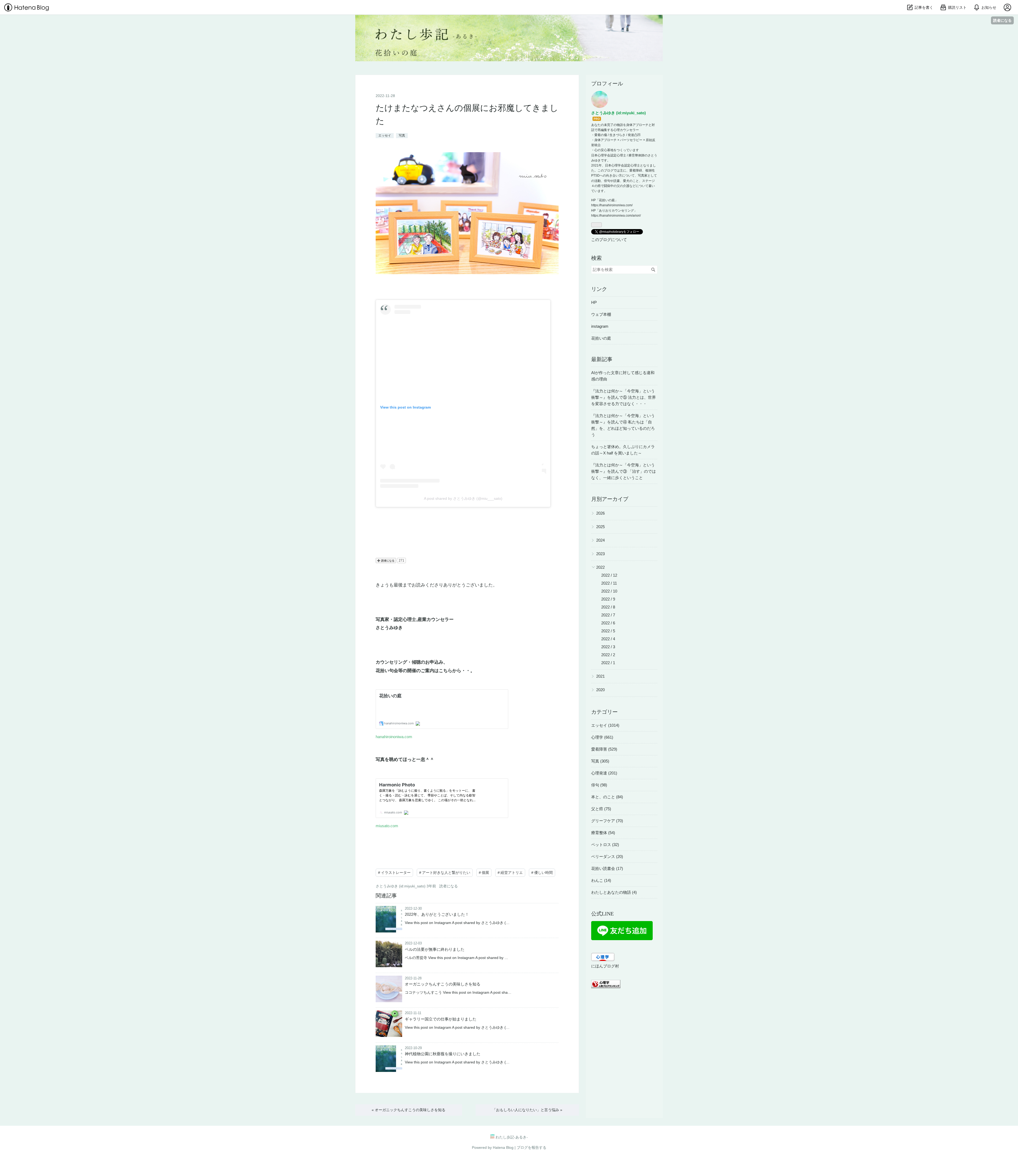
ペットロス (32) (605, 844)
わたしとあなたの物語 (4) (614, 892)
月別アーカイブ (609, 499)
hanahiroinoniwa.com (394, 736)
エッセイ (384, 135)
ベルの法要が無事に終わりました (434, 949)
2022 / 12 (609, 575)
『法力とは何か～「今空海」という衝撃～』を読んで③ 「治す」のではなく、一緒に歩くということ (623, 471)
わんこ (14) (601, 880)
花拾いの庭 (601, 338)
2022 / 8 (608, 607)
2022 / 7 (608, 615)
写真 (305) (600, 761)
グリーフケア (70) (607, 820)
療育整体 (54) (603, 832)
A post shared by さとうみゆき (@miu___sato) (463, 498)
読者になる (1002, 20)
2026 (600, 513)
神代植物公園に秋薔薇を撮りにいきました (442, 1054)
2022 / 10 (609, 591)
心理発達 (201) (604, 773)
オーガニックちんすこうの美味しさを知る (442, 984)
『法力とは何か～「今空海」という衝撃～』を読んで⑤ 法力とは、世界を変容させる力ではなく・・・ (623, 397)
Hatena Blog (503, 1147)
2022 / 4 (608, 639)
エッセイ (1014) (605, 725)
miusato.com (387, 825)
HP (594, 302)
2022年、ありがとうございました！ (437, 914)
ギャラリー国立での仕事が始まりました (440, 1019)
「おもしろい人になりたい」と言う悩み (527, 1110)
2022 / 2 (608, 654)
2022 (600, 567)
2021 (600, 676)
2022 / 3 (608, 647)
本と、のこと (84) (607, 797)
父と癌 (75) (601, 809)
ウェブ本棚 (601, 314)
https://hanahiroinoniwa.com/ (612, 205)
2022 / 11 (609, 583)
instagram (599, 326)
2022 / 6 (608, 623)
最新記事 (601, 359)
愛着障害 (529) (604, 749)
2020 (600, 689)
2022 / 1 (608, 662)
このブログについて (609, 239)
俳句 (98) (599, 785)
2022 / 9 (608, 599)
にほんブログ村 (605, 966)
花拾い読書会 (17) (607, 868)
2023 (600, 553)
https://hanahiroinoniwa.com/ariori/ (616, 215)
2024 (600, 540)
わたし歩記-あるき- (509, 22)
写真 (402, 135)
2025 (600, 526)
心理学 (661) (602, 737)
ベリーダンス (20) (607, 856)
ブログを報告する (531, 1147)
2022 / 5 (608, 631)
